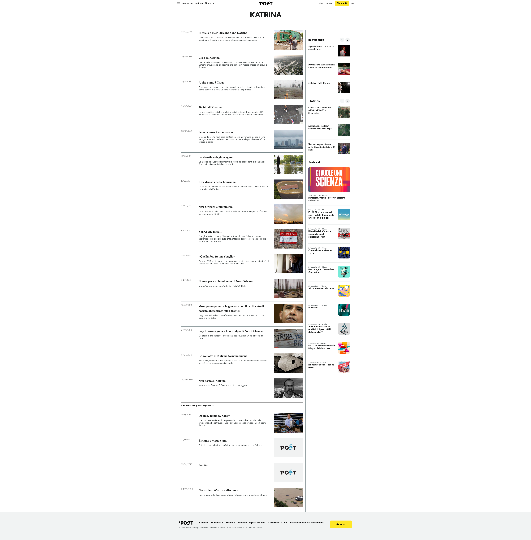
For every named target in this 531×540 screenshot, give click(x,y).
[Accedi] (352, 3)
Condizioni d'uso (277, 522)
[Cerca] (206, 3)
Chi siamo (202, 522)
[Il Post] (265, 3)
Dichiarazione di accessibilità (307, 522)
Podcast (199, 3)
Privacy (230, 522)
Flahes (314, 101)
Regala (329, 3)
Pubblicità (217, 522)
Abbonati (342, 3)
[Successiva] (347, 40)
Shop (321, 3)
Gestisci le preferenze (251, 522)
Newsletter (188, 3)
